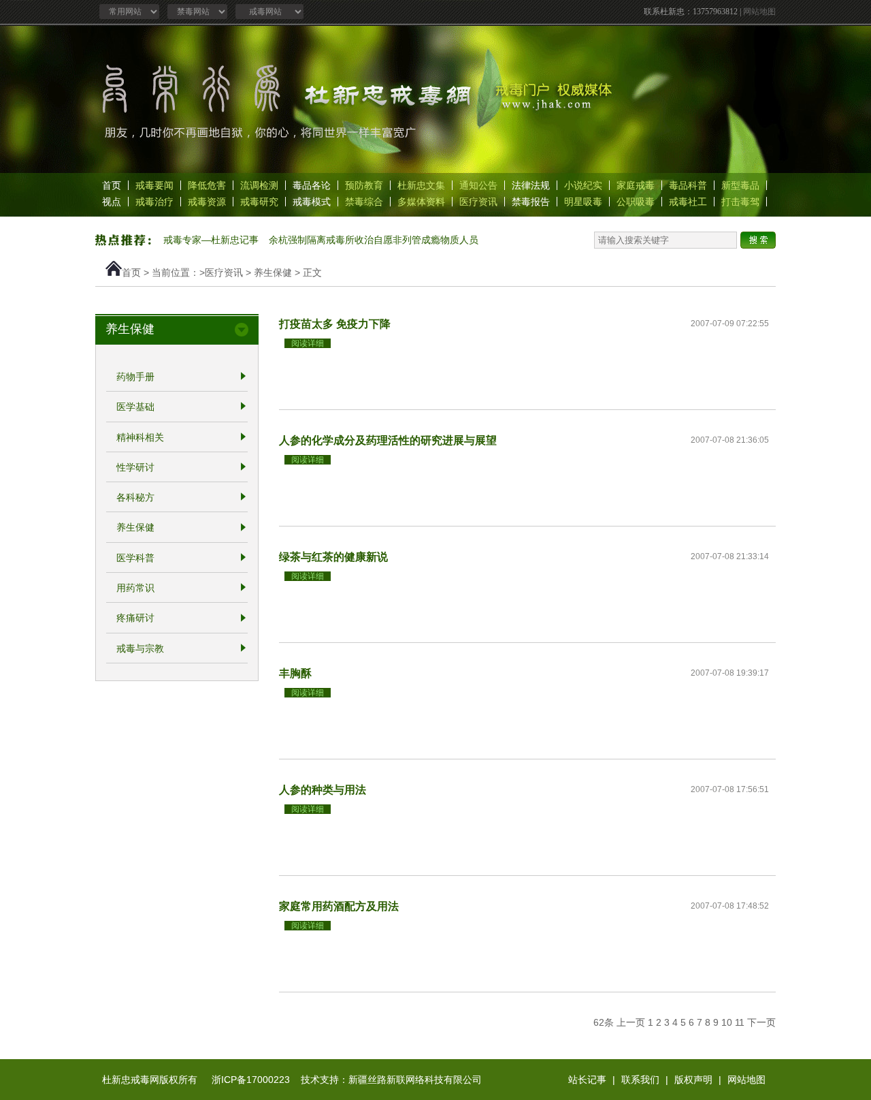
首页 (111, 185)
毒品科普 (688, 185)
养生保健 (273, 272)
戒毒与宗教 (140, 648)
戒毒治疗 (154, 201)
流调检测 (259, 185)
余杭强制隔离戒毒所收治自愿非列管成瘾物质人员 (373, 239)
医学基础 (135, 407)
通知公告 (478, 185)
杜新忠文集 (421, 185)
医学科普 (135, 557)
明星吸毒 (583, 201)
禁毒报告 (531, 201)
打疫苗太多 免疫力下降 (335, 323)
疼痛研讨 (135, 618)
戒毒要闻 (154, 185)
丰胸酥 (295, 673)
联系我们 (640, 1079)
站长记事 (587, 1079)
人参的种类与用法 (322, 789)
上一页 (631, 1022)
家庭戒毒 (636, 185)
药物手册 (135, 376)
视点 (111, 201)
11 (739, 1022)
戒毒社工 (688, 201)
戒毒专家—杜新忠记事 (211, 239)
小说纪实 (583, 185)
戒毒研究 (259, 201)
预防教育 (364, 185)
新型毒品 (740, 185)
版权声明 (693, 1079)
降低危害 (207, 185)
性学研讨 (135, 467)
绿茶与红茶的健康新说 (333, 556)
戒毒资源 (207, 201)
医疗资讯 (478, 201)
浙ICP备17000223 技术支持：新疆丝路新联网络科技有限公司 (347, 1079)
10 (726, 1022)
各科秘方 (135, 497)
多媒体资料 (421, 201)
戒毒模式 (312, 201)
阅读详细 (307, 343)
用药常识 (135, 587)
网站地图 (759, 11)
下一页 (761, 1022)
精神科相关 (140, 437)
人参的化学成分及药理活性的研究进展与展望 (388, 440)
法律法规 (531, 185)
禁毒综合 (364, 201)
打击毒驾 (740, 201)
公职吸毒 (636, 201)
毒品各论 (312, 185)
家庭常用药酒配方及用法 (339, 906)
